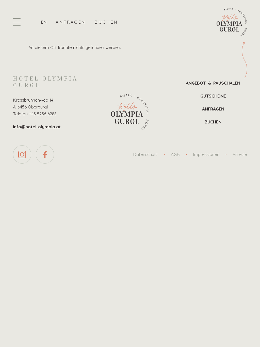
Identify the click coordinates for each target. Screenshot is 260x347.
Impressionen (206, 154)
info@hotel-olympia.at (37, 126)
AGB (175, 154)
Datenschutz (145, 154)
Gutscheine (213, 96)
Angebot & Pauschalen (213, 83)
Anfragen (71, 22)
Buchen (106, 22)
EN (44, 22)
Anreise (240, 154)
